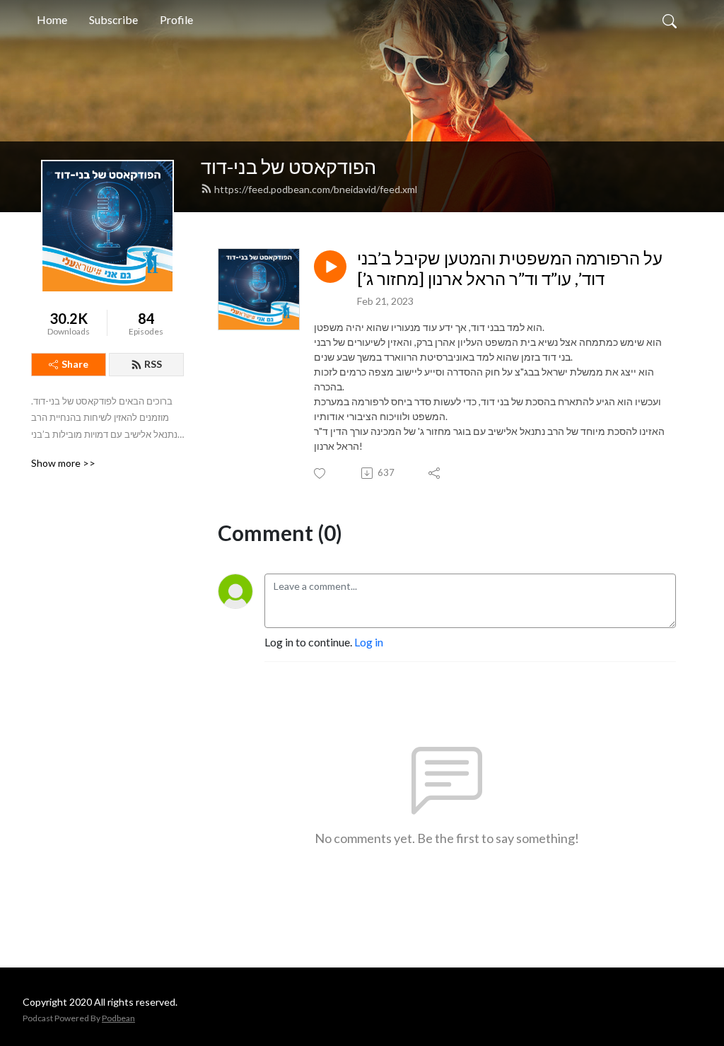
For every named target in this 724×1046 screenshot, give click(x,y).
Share (75, 364)
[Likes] (321, 473)
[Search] (669, 20)
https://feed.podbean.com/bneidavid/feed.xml (315, 189)
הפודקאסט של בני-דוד (288, 166)
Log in (368, 642)
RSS (153, 364)
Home (52, 19)
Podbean (118, 1018)
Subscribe (113, 19)
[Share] (435, 473)
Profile (176, 19)
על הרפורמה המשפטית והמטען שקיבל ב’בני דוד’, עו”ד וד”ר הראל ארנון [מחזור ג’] (509, 268)
